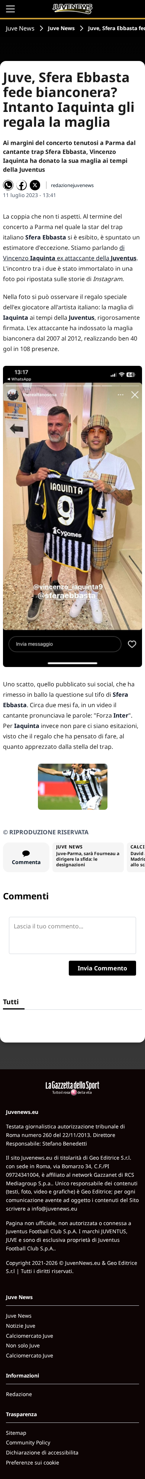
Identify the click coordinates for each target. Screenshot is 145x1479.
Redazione (19, 1394)
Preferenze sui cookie (32, 1462)
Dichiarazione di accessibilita (42, 1452)
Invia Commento (102, 968)
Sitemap (16, 1432)
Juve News (20, 28)
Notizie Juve (20, 1325)
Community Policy (28, 1442)
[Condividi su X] (35, 185)
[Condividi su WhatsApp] (8, 185)
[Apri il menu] (10, 8)
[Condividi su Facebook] (21, 185)
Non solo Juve (23, 1345)
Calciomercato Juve (29, 1335)
